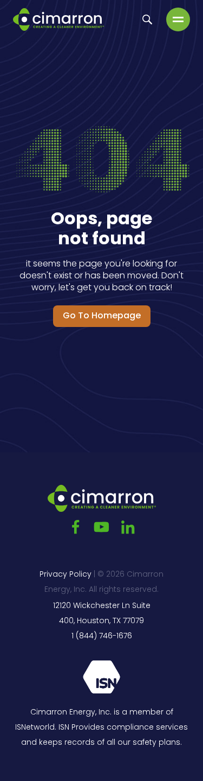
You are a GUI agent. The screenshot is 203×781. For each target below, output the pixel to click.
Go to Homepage (102, 316)
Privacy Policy (65, 575)
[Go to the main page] (58, 19)
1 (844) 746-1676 (101, 636)
